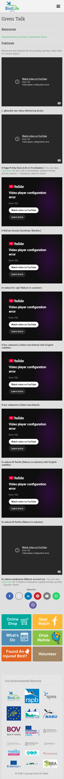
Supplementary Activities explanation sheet (24, 37)
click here (7, 170)
